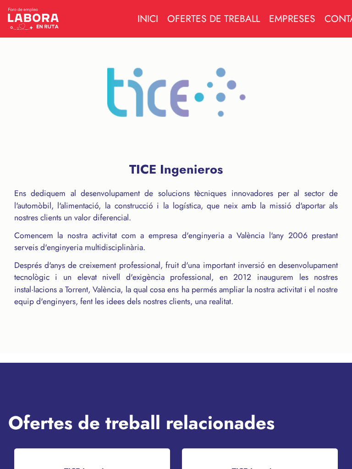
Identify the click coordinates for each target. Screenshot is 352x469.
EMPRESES (292, 18)
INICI (148, 18)
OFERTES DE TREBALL (213, 18)
